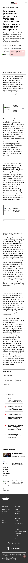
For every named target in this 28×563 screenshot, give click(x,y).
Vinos (3, 520)
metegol (18, 380)
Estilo (3, 518)
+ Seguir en (6, 48)
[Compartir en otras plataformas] (7, 51)
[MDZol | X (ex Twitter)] (20, 543)
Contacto (17, 529)
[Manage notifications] (24, 556)
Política (5, 7)
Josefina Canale (8, 375)
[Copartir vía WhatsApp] (4, 51)
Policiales (4, 513)
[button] (26, 2)
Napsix (16, 520)
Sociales (4, 522)
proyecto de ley (8, 380)
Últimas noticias (6, 509)
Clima (16, 509)
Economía (4, 511)
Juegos (17, 516)
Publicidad (17, 527)
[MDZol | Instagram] (12, 543)
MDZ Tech (17, 518)
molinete (6, 384)
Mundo (3, 516)
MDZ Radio (6, 44)
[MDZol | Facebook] (8, 543)
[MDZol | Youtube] (16, 543)
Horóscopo (17, 511)
